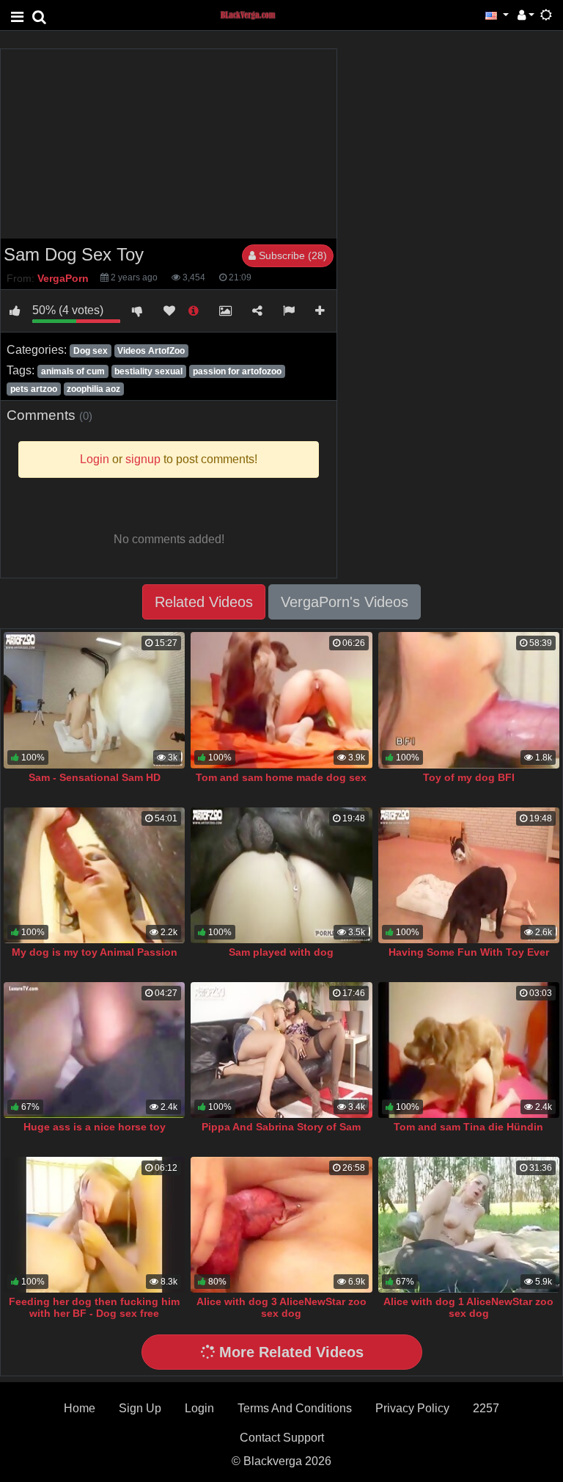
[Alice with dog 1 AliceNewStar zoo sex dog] (468, 1225)
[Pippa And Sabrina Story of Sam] (281, 1050)
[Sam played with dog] (281, 875)
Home (79, 1408)
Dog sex (90, 351)
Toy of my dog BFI (469, 777)
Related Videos (204, 602)
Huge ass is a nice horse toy (94, 1127)
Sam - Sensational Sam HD (95, 777)
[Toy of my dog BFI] (468, 700)
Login (199, 1408)
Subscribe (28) (291, 255)
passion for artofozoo (237, 371)
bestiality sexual (148, 371)
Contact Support (282, 1437)
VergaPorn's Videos (344, 602)
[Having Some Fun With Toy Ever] (468, 875)
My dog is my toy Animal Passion (94, 952)
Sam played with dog (281, 952)
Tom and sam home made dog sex (281, 777)
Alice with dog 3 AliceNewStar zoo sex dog (281, 1307)
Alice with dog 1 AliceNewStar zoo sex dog (468, 1307)
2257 (486, 1408)
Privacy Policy (412, 1408)
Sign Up (140, 1408)
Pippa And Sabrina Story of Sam (281, 1127)
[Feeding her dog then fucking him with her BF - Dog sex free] (94, 1225)
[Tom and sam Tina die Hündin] (468, 1050)
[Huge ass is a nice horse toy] (94, 1050)
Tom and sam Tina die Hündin (468, 1127)
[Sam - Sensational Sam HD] (94, 700)
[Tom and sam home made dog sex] (281, 700)
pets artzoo (33, 389)
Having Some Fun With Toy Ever (469, 952)
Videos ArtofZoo (151, 351)
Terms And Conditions (295, 1408)
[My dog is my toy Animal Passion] (94, 875)
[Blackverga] (255, 14)
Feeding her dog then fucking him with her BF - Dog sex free (94, 1307)
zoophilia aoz (93, 389)
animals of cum (73, 371)
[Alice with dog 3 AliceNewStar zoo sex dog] (281, 1225)
